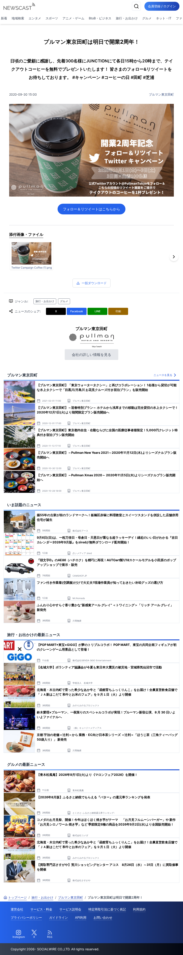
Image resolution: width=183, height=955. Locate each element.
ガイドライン (58, 917)
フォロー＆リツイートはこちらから (91, 209)
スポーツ (52, 18)
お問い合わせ (103, 917)
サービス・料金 (41, 909)
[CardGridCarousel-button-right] (173, 256)
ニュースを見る (163, 375)
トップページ (17, 897)
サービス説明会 (70, 909)
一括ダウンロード (94, 283)
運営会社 (17, 909)
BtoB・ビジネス (100, 18)
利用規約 (139, 909)
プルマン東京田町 (161, 94)
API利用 (80, 917)
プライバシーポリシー (26, 917)
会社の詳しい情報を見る (91, 354)
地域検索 (18, 18)
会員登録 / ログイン (162, 6)
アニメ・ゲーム (73, 18)
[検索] (136, 6)
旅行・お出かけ (127, 18)
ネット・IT (163, 18)
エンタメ (35, 18)
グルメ (147, 18)
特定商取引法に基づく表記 (107, 909)
